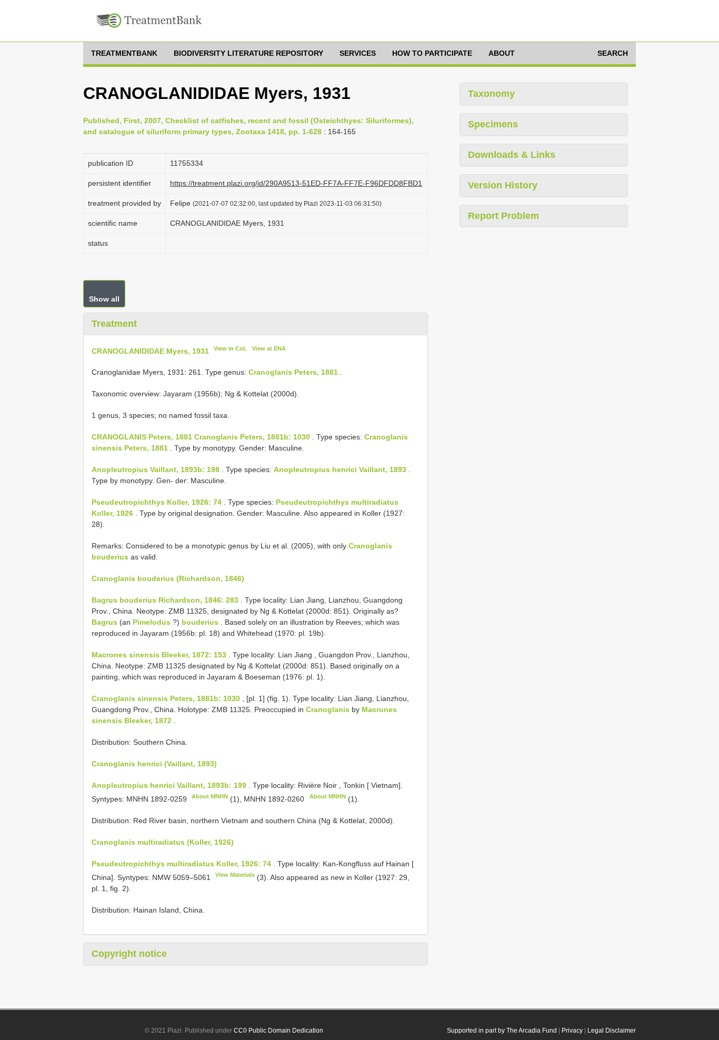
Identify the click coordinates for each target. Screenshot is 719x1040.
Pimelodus (152, 622)
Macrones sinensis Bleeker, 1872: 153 (159, 655)
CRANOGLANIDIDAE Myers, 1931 (150, 350)
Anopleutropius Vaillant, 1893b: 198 (155, 469)
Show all (104, 299)
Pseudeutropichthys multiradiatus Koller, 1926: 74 (181, 863)
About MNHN (210, 796)
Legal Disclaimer (611, 1030)
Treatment (114, 323)
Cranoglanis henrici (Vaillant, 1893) (154, 763)
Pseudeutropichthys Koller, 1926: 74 (157, 502)
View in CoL (230, 348)
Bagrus (104, 622)
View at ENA (269, 348)
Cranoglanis (327, 709)
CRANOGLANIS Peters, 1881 (142, 437)
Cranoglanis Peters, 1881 (293, 372)
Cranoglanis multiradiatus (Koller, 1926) (163, 842)
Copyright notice (129, 953)
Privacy (572, 1030)
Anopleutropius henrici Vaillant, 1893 (340, 469)
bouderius (200, 622)
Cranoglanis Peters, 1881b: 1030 (252, 437)
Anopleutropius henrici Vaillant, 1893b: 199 (169, 785)
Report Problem (503, 216)
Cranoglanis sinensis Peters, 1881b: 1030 (166, 698)
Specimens (493, 124)
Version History (502, 185)
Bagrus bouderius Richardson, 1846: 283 (165, 600)
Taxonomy (491, 93)
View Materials (235, 875)
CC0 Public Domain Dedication (278, 1030)
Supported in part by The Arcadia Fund (502, 1030)
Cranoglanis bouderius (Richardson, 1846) (168, 578)
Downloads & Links (511, 154)
